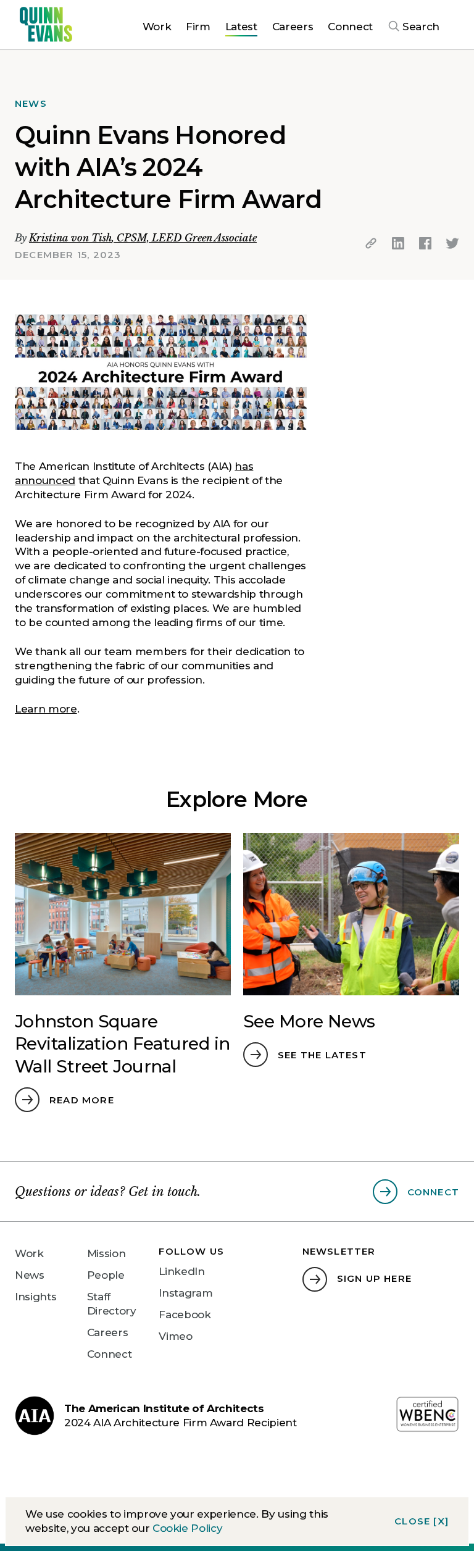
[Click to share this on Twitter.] (452, 243)
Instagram (185, 1293)
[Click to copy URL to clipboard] (371, 243)
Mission (106, 1253)
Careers (107, 1332)
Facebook (184, 1314)
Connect (109, 1354)
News (29, 1275)
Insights (35, 1296)
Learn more (46, 709)
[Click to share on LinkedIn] (398, 243)
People (106, 1275)
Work (29, 1253)
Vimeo (175, 1336)
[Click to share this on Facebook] (425, 243)
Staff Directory (111, 1303)
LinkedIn (181, 1271)
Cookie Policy (187, 1528)
